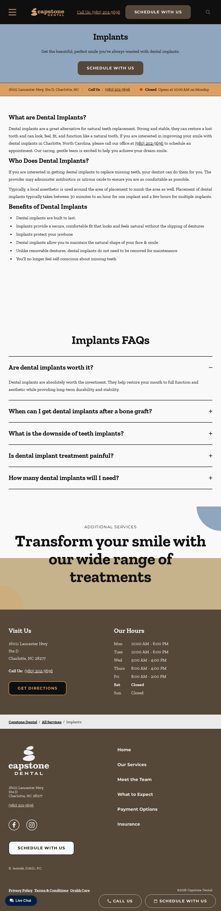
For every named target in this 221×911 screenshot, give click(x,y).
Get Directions (37, 688)
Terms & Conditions (51, 890)
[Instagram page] (31, 825)
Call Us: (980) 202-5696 (98, 12)
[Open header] (13, 12)
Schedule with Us (158, 12)
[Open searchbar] (208, 12)
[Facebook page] (14, 825)
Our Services (132, 764)
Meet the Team (134, 779)
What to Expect (135, 794)
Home (124, 749)
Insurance (128, 824)
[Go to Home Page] (47, 12)
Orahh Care (80, 890)
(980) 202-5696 (117, 89)
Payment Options (137, 809)
